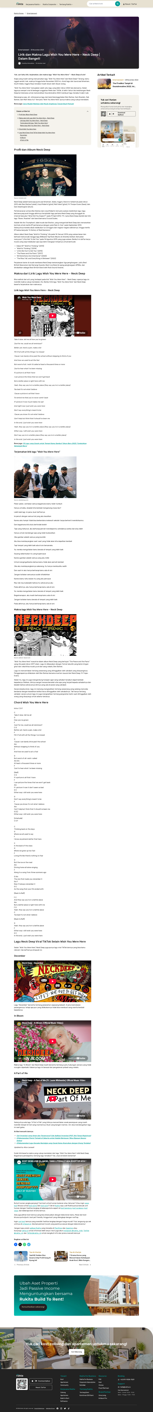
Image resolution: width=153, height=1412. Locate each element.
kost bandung (66, 1208)
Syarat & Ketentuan (39, 1408)
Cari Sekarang (76, 1352)
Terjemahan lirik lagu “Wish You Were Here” (34, 123)
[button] (130, 4)
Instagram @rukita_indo (73, 1231)
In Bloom (23, 138)
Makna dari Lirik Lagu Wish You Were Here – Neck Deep (36, 118)
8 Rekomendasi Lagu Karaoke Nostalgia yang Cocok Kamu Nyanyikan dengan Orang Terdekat (54, 1143)
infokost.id (26, 1224)
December (23, 135)
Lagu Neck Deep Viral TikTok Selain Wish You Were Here (37, 133)
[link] (121, 113)
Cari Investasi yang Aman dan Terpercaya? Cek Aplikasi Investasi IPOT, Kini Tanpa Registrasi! (54, 1136)
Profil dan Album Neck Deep (28, 115)
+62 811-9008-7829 (127, 1379)
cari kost (21, 1222)
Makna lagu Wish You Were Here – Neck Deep (34, 126)
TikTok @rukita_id (34, 1233)
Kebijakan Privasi (50, 1408)
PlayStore (58, 1228)
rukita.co (24, 1231)
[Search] (117, 3)
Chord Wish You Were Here (27, 129)
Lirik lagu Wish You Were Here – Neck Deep (34, 121)
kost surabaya (77, 1208)
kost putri (44, 1206)
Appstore (69, 1228)
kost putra (33, 1206)
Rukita (57, 1206)
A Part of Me (24, 140)
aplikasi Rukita (35, 1228)
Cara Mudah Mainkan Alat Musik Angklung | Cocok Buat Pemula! (48, 104)
